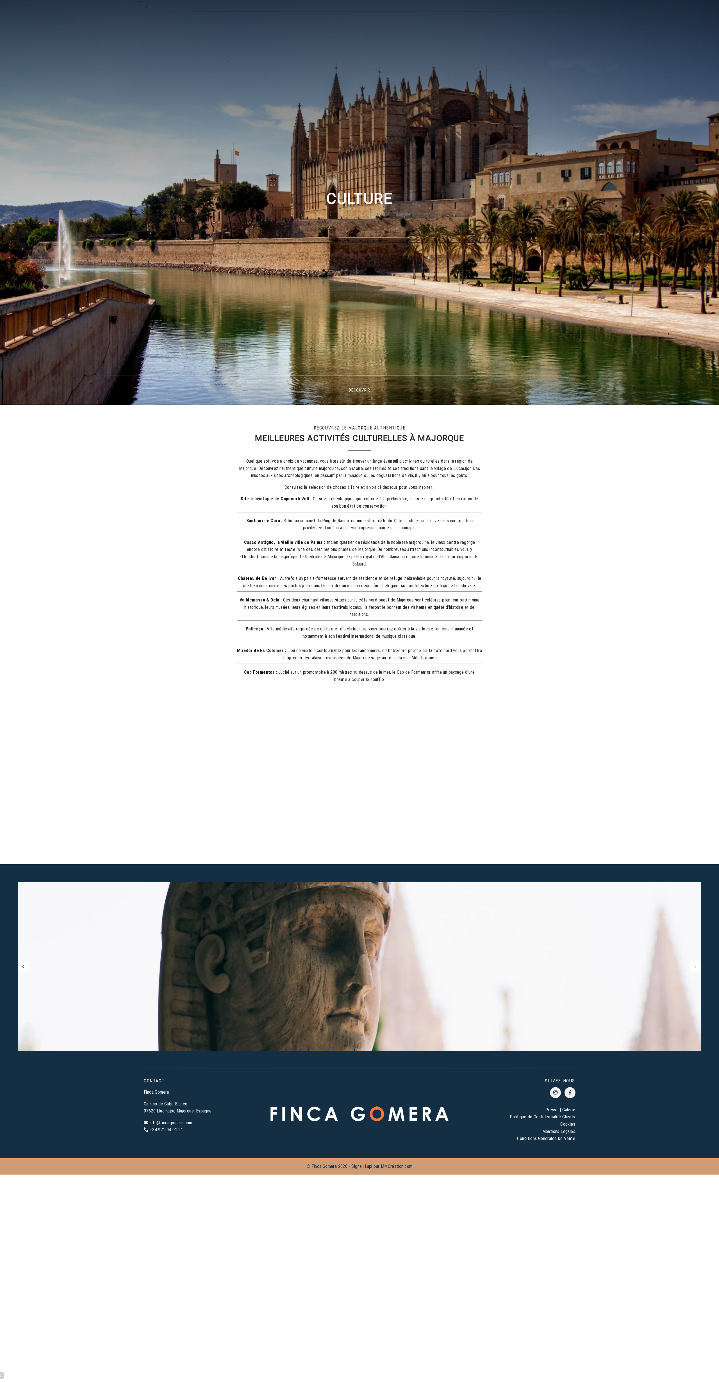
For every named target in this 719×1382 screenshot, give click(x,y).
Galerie (568, 1109)
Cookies (567, 1124)
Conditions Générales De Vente (546, 1138)
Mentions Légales (558, 1131)
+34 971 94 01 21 (166, 1129)
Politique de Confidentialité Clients (542, 1116)
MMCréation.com (397, 1166)
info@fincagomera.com (171, 1122)
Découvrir (359, 390)
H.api (367, 1166)
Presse (552, 1109)
